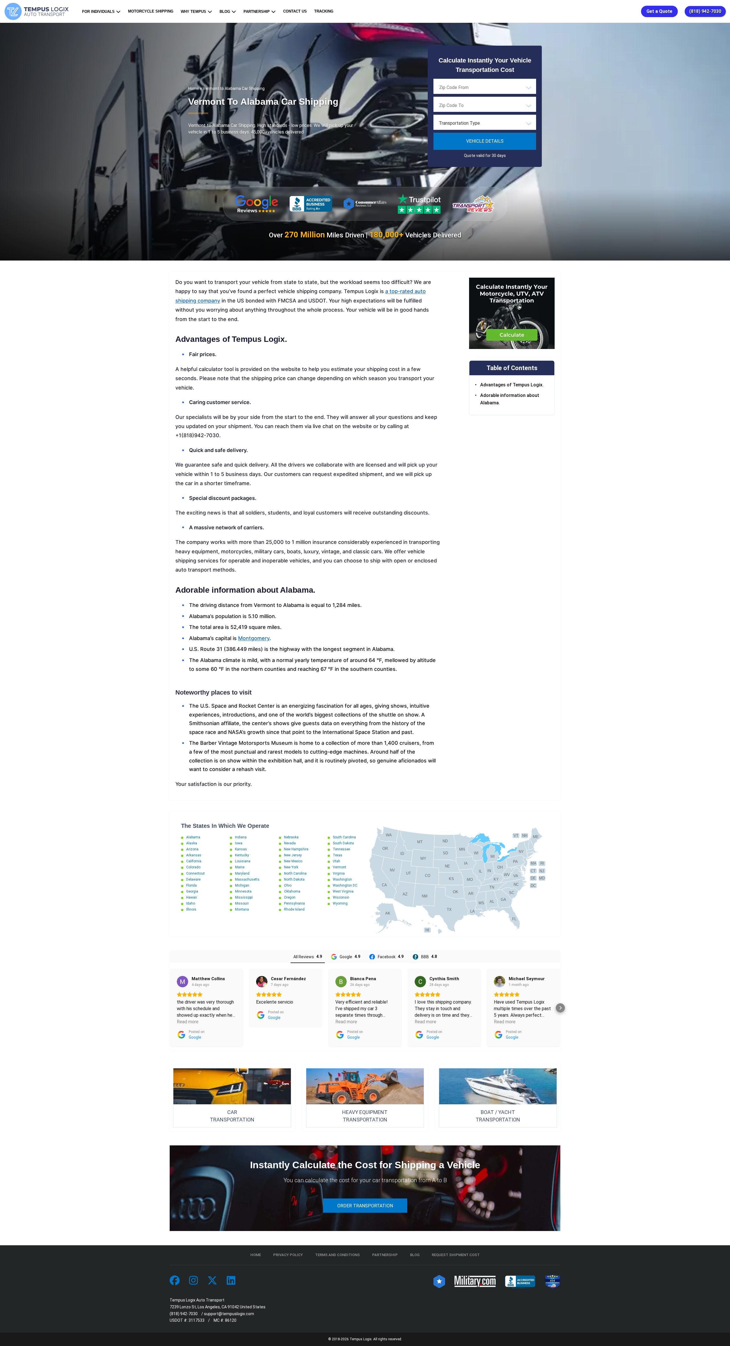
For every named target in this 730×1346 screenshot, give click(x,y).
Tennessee (341, 849)
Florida (191, 885)
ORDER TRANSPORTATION (365, 1205)
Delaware (193, 879)
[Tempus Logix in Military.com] (475, 1281)
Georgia (192, 891)
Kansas (241, 849)
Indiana (241, 837)
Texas (337, 855)
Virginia (339, 873)
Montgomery (253, 638)
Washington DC (345, 885)
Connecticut (195, 873)
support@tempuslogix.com (229, 1313)
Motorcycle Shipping (150, 11)
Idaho (190, 903)
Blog (225, 11)
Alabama (193, 837)
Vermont (339, 867)
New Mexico (293, 861)
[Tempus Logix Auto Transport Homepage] (38, 11)
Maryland (242, 873)
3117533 (196, 1320)
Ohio (287, 885)
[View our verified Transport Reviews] (473, 204)
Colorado (193, 867)
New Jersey (293, 855)
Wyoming (340, 903)
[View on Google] (182, 981)
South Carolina (344, 837)
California (193, 861)
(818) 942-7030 (705, 11)
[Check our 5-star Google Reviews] (256, 203)
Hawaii (191, 897)
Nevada (290, 843)
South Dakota (343, 843)
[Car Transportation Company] (175, 1281)
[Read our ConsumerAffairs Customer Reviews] (365, 203)
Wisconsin (341, 897)
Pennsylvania (294, 903)
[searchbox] (467, 87)
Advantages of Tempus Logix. (512, 385)
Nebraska (291, 837)
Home (193, 88)
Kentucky (242, 855)
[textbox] (485, 123)
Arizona (192, 849)
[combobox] (484, 87)
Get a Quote (659, 11)
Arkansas (193, 855)
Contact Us (295, 11)
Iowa (238, 843)
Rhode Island (294, 909)
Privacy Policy (288, 1255)
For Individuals (98, 11)
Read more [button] (187, 1021)
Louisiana (242, 861)
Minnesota (243, 891)
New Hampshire (296, 849)
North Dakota (294, 879)
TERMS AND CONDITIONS (337, 1255)
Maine (239, 867)
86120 (230, 1320)
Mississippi (244, 897)
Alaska (191, 843)
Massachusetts (247, 879)
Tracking (323, 11)
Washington (342, 879)
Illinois (191, 909)
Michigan (242, 885)
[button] (169, 1007)
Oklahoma (292, 891)
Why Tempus (193, 11)
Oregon (289, 897)
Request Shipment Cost (456, 1255)
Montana (242, 909)
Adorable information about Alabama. (509, 399)
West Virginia (343, 891)
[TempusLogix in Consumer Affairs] (439, 1281)
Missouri (242, 903)
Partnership (257, 11)
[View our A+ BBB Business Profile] (310, 204)
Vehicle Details (485, 141)
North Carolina (295, 873)
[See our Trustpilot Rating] (419, 204)
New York (291, 867)
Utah (336, 861)
